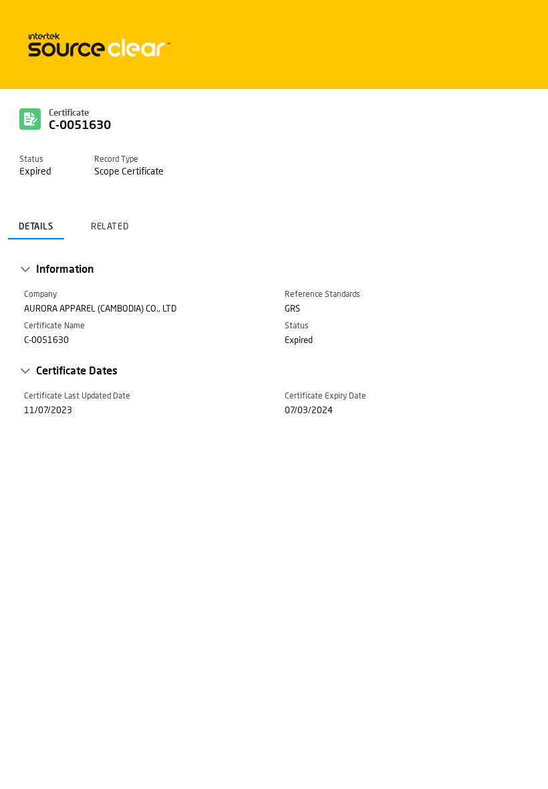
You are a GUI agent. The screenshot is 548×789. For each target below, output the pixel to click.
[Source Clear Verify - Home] (96, 44)
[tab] (36, 222)
